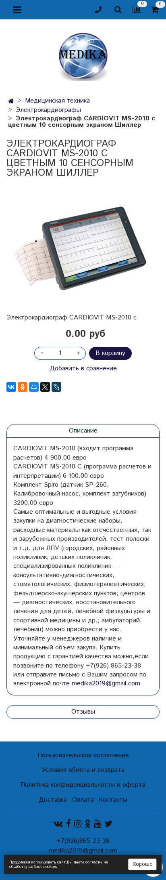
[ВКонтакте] (11, 387)
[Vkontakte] (58, 824)
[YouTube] (97, 824)
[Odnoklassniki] (88, 824)
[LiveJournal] (56, 387)
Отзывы (83, 711)
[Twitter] (108, 824)
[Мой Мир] (34, 387)
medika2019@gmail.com (106, 683)
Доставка (53, 799)
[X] (45, 387)
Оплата (83, 799)
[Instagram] (77, 824)
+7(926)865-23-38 (83, 841)
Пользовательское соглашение (83, 755)
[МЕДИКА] (83, 55)
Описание (83, 430)
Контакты (113, 799)
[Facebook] (68, 824)
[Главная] (11, 101)
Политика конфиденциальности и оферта (83, 785)
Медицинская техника (57, 100)
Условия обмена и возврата (83, 770)
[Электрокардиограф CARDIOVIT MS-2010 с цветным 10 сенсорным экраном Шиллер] (83, 245)
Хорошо (143, 864)
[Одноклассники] (22, 387)
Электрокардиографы (48, 110)
